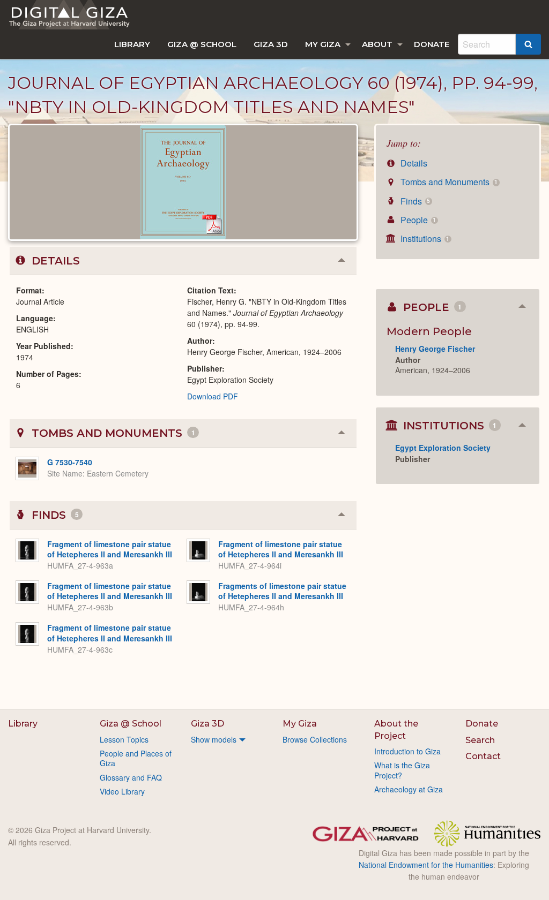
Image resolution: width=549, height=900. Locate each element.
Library (132, 44)
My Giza (322, 44)
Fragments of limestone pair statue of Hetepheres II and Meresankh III (282, 591)
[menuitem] (132, 44)
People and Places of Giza (136, 758)
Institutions (423, 238)
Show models (213, 739)
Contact (483, 756)
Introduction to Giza (407, 751)
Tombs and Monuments (448, 182)
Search (480, 740)
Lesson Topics (124, 739)
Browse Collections (315, 739)
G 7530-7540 (69, 462)
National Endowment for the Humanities (426, 864)
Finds (414, 201)
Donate (431, 44)
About (377, 44)
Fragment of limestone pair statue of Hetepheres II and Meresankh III (109, 549)
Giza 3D (271, 44)
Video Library (122, 791)
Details (412, 163)
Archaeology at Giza (408, 789)
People (417, 220)
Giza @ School (201, 44)
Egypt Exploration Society (443, 447)
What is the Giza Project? (402, 770)
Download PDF (212, 396)
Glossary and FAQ (131, 777)
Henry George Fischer (435, 348)
